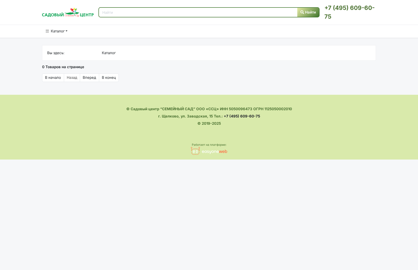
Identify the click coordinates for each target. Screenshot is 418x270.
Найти (310, 12)
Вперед (89, 77)
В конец (109, 77)
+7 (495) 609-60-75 (242, 116)
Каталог (58, 31)
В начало (53, 77)
